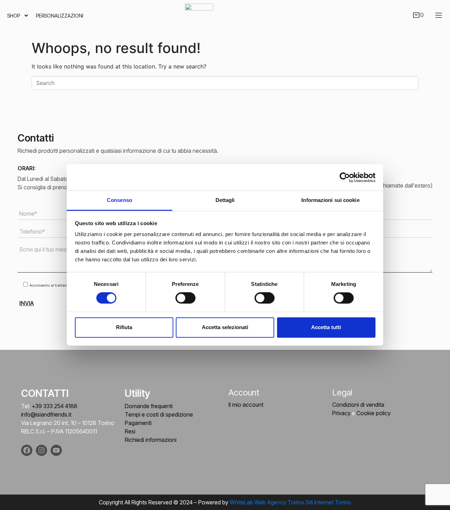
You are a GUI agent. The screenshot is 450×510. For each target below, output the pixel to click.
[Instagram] (41, 450)
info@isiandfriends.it (46, 414)
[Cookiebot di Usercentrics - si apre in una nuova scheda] (344, 177)
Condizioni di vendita (358, 404)
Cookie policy (373, 413)
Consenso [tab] (119, 200)
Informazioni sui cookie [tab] (330, 200)
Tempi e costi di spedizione (159, 414)
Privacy (341, 413)
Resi (130, 431)
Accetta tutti (326, 327)
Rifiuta (124, 327)
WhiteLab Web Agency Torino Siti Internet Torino (290, 502)
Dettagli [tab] (225, 200)
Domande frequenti (149, 406)
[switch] (185, 298)
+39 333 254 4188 (54, 406)
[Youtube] (56, 450)
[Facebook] (26, 450)
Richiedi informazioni (150, 439)
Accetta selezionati (225, 327)
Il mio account (246, 404)
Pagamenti (138, 422)
